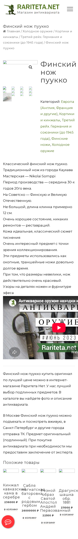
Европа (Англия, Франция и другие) (57, 108)
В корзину (11, 510)
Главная (13, 31)
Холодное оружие (38, 31)
